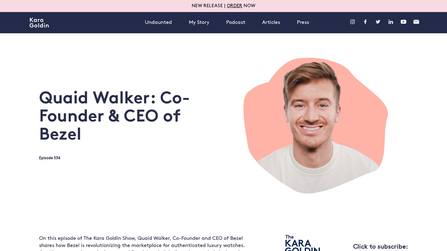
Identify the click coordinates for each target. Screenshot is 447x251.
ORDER (234, 6)
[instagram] (352, 22)
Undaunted (158, 22)
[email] (416, 22)
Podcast (235, 22)
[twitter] (378, 22)
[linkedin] (391, 22)
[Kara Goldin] (39, 23)
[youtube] (403, 22)
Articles (271, 22)
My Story (199, 22)
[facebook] (365, 22)
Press (303, 22)
